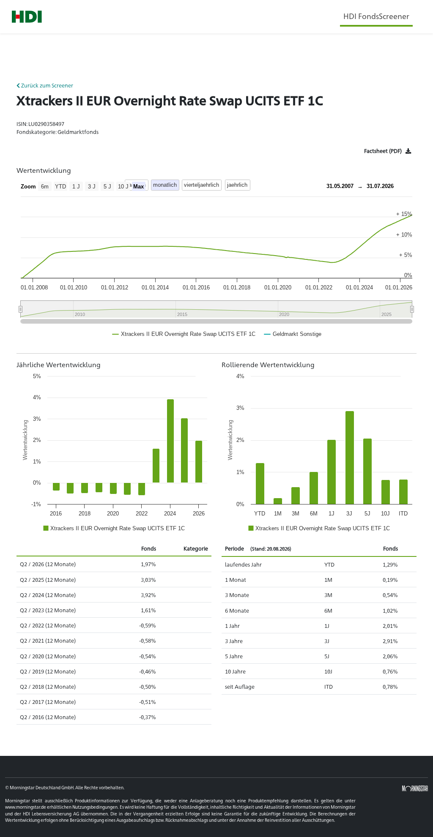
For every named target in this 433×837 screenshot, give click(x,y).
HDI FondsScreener (376, 16)
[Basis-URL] (27, 17)
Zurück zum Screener (46, 85)
